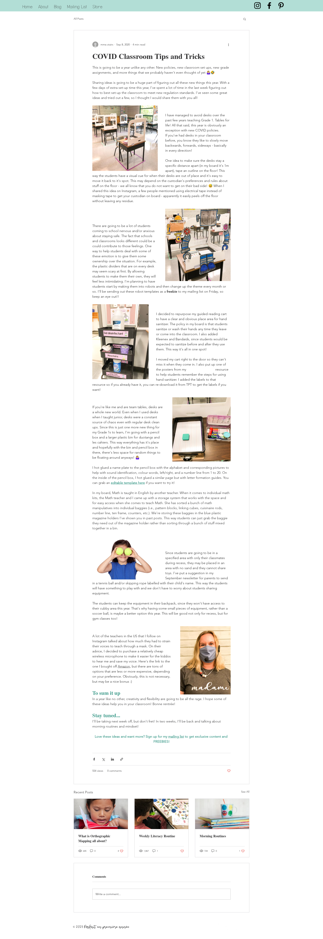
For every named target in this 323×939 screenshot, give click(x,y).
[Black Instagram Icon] (257, 5)
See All (245, 791)
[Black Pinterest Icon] (281, 5)
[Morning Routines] (222, 814)
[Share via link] (121, 759)
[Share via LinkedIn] (112, 759)
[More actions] (228, 44)
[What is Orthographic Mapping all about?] (101, 814)
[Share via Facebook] (94, 759)
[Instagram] (215, 925)
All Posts (79, 18)
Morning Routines (213, 836)
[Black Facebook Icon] (269, 5)
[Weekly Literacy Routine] (162, 814)
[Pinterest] (238, 925)
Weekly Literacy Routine (157, 836)
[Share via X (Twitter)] (103, 759)
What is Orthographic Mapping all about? (94, 838)
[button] (244, 18)
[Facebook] (227, 925)
